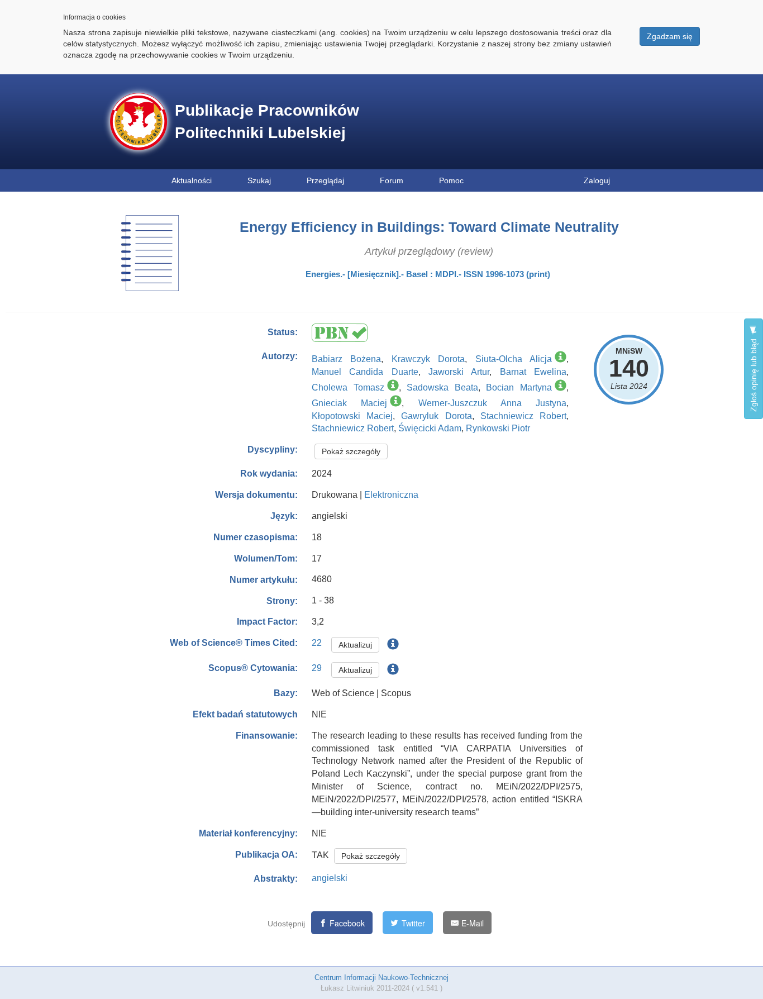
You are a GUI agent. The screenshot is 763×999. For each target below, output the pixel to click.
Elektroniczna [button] (391, 495)
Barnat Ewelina (533, 372)
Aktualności (191, 180)
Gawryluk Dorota (436, 416)
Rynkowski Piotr (498, 428)
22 (317, 643)
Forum (391, 180)
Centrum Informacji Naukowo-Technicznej (381, 977)
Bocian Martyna (519, 387)
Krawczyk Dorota (428, 359)
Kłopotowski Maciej (352, 416)
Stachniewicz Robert (523, 416)
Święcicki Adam (429, 428)
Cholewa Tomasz (348, 387)
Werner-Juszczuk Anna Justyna (492, 403)
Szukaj (259, 180)
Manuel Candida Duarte (365, 372)
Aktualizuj (355, 644)
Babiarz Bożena (346, 359)
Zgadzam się (670, 36)
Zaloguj (597, 180)
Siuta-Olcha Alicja (513, 359)
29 (317, 668)
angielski (329, 878)
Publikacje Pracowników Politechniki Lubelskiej (267, 121)
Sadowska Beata (442, 387)
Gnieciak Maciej (349, 403)
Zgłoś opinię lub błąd (753, 374)
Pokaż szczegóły (351, 451)
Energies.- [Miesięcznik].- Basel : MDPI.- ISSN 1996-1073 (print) (428, 274)
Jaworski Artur (458, 372)
